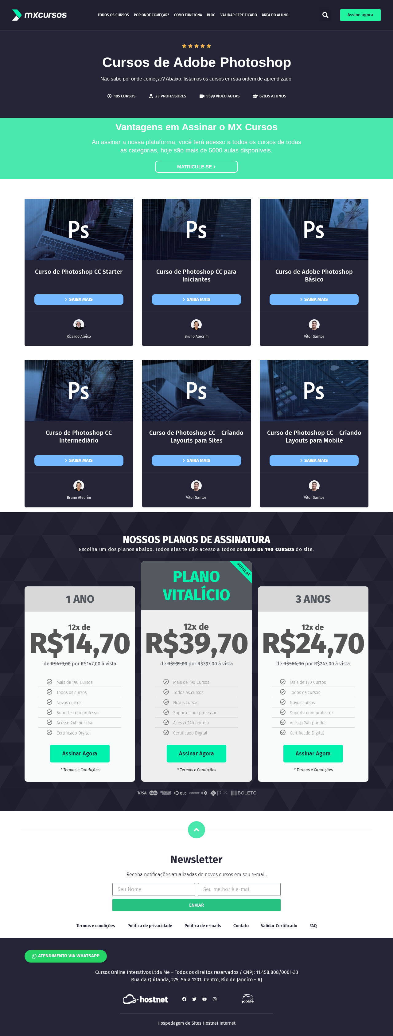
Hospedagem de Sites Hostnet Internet (196, 1023)
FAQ (313, 925)
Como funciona (188, 15)
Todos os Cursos (113, 15)
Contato (241, 925)
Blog (211, 15)
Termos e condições (95, 925)
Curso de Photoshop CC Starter (79, 271)
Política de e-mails (203, 925)
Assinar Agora (79, 753)
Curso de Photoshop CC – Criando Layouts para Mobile (314, 436)
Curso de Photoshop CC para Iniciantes (196, 275)
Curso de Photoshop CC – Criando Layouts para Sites (196, 436)
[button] (325, 15)
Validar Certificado (238, 15)
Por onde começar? (151, 15)
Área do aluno (275, 15)
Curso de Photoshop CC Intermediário (79, 436)
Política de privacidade (149, 925)
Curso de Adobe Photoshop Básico (314, 275)
